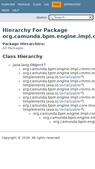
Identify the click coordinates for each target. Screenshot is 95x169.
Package (24, 4)
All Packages (13, 48)
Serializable (69, 77)
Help (15, 10)
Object (36, 65)
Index (5, 10)
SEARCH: (41, 17)
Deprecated (72, 4)
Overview (8, 4)
